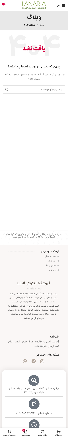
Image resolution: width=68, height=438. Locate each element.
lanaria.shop (34, 288)
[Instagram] (42, 361)
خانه (42, 25)
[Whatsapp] (24, 361)
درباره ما (52, 270)
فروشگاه (52, 261)
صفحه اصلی (50, 256)
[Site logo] (34, 5)
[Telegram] (33, 361)
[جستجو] (7, 89)
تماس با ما (51, 265)
